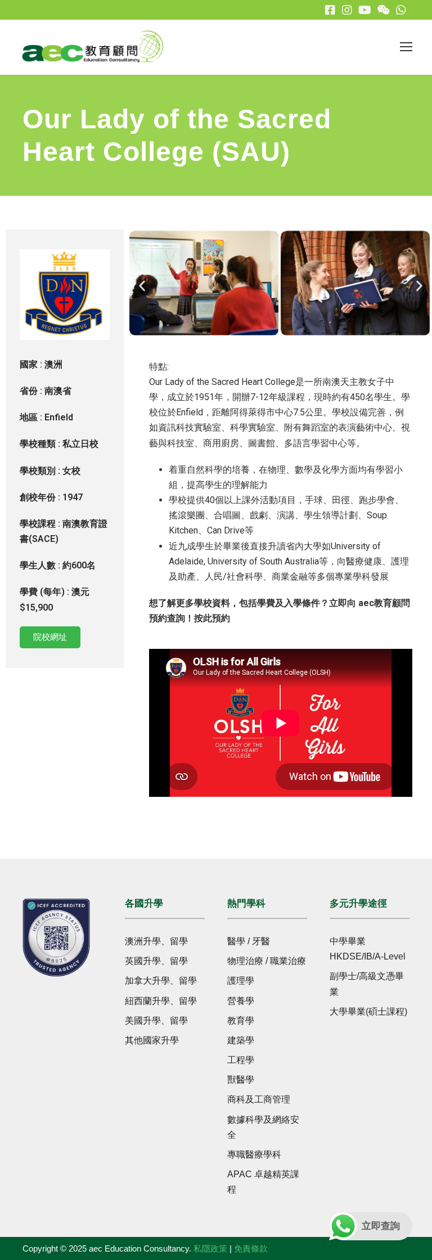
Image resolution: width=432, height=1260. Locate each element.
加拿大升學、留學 (161, 980)
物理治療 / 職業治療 (266, 961)
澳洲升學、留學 (156, 941)
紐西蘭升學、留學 (161, 1001)
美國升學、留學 (156, 1020)
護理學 (240, 980)
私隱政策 (210, 1248)
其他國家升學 (152, 1040)
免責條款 (251, 1248)
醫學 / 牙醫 (248, 941)
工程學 (240, 1060)
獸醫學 (240, 1079)
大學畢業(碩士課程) (368, 1011)
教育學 (240, 1020)
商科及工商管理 (258, 1099)
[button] (142, 286)
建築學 (240, 1040)
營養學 (240, 1001)
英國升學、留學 (156, 961)
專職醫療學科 (254, 1154)
